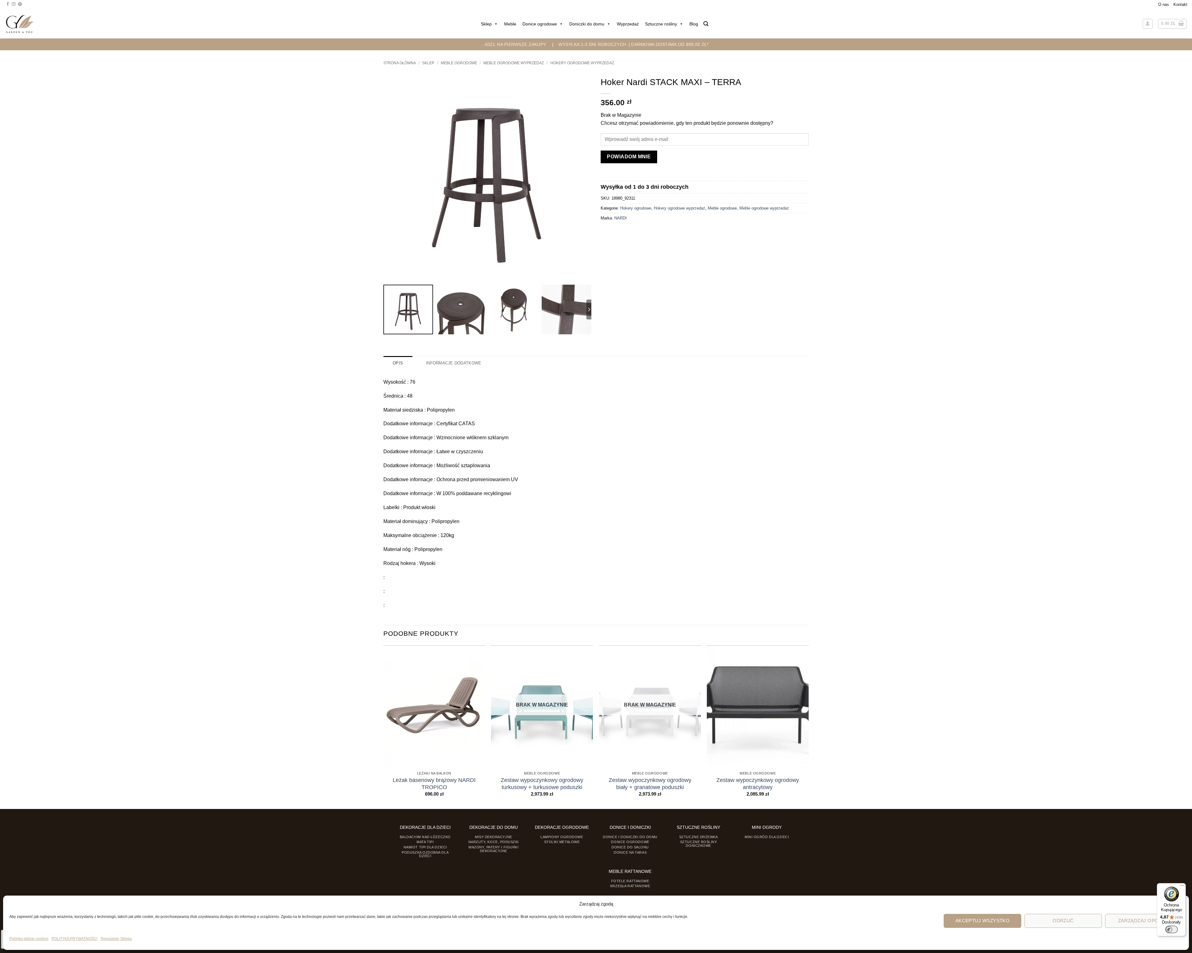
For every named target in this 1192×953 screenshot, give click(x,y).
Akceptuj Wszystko (982, 920)
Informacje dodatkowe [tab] (453, 363)
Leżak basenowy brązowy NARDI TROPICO (434, 783)
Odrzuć (1063, 920)
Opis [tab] (398, 363)
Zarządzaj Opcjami (1144, 920)
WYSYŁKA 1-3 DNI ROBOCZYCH (592, 44)
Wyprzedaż (628, 23)
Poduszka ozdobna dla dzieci (425, 854)
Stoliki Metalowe (562, 842)
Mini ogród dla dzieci (767, 837)
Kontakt (1180, 4)
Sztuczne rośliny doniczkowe (698, 843)
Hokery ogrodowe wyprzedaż (582, 63)
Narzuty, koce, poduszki (493, 842)
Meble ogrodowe (459, 63)
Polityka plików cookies (28, 939)
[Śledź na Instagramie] (14, 4)
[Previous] (383, 726)
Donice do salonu (630, 847)
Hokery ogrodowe (635, 208)
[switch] (1171, 929)
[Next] (808, 726)
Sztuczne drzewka (698, 837)
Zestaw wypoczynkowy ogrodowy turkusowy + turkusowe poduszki (542, 783)
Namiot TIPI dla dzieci (425, 847)
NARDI (620, 218)
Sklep (486, 23)
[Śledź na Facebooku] (8, 4)
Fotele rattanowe (630, 881)
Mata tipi (425, 842)
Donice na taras (630, 852)
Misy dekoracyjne (493, 837)
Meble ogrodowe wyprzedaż (513, 63)
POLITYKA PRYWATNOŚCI (74, 939)
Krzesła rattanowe (630, 886)
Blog (693, 23)
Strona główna (399, 63)
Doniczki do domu (586, 23)
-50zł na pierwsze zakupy (515, 44)
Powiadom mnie (629, 156)
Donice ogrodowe (539, 23)
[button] (705, 24)
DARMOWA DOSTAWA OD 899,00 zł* (669, 44)
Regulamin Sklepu (116, 939)
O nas (1163, 4)
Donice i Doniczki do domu (630, 837)
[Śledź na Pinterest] (20, 4)
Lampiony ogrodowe (561, 837)
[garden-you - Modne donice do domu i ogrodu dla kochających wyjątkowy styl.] (20, 24)
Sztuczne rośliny (661, 23)
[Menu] (1182, 887)
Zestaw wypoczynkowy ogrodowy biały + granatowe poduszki (650, 783)
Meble (510, 23)
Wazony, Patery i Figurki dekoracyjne (493, 848)
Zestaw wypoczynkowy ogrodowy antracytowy (757, 783)
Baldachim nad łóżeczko (425, 837)
